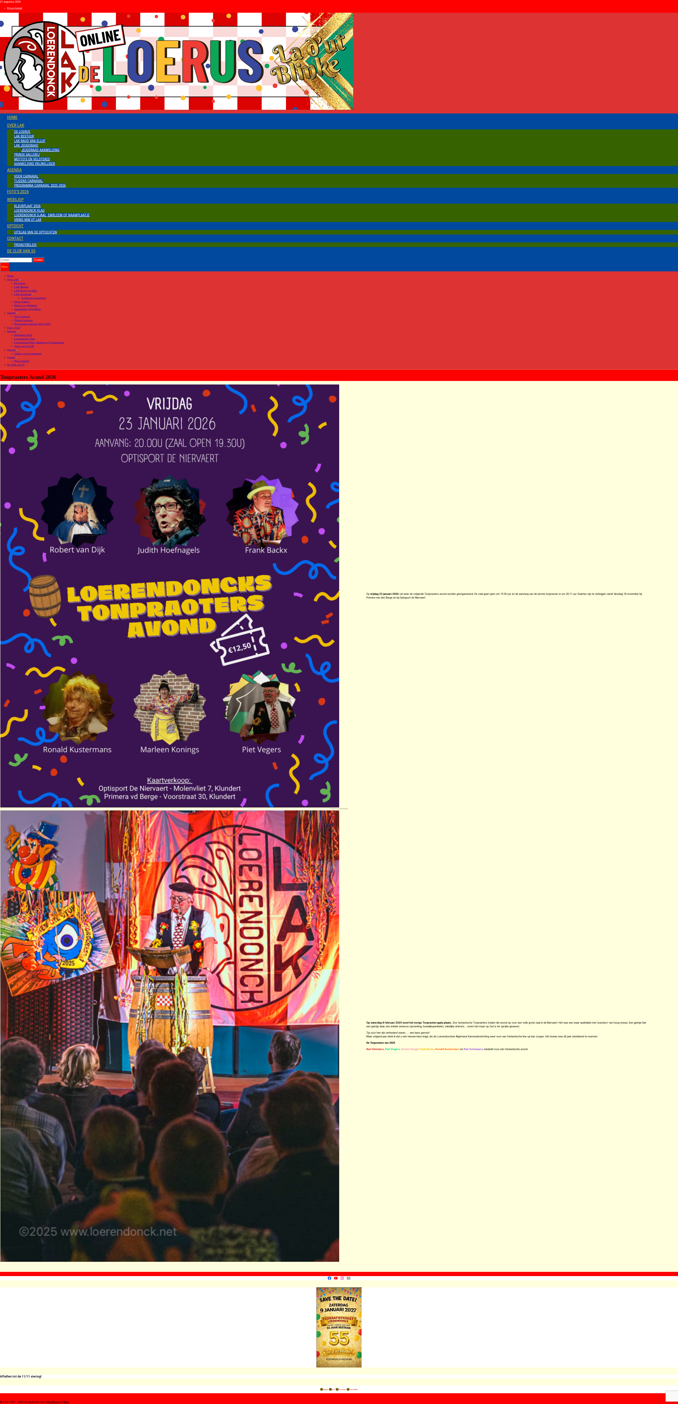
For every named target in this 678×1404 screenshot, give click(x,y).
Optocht (15, 225)
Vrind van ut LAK (27, 220)
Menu (4, 266)
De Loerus (22, 132)
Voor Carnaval (26, 176)
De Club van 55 (21, 250)
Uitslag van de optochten (35, 232)
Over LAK (15, 125)
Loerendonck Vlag (29, 210)
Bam (66, 1402)
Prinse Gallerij (27, 154)
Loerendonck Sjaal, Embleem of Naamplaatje (52, 215)
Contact (15, 238)
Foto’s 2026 (18, 191)
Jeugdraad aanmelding (40, 150)
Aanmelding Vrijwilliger (34, 164)
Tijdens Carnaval (28, 181)
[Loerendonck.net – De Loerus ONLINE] (176, 108)
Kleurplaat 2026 (27, 206)
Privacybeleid (14, 8)
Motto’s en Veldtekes (32, 159)
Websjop (15, 199)
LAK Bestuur (24, 136)
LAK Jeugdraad (26, 145)
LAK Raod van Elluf (29, 141)
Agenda (14, 169)
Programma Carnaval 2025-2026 (40, 185)
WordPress (52, 1402)
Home (12, 117)
